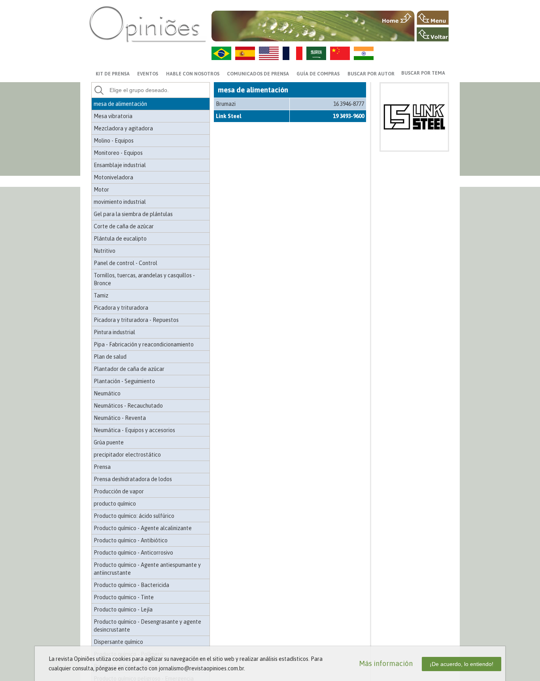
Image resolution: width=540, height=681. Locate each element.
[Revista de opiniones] (147, 24)
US (269, 53)
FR (292, 53)
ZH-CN (340, 53)
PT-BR (221, 53)
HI (364, 53)
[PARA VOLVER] (433, 34)
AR (316, 53)
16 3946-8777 (348, 104)
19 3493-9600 (348, 116)
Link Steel (228, 116)
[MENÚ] (433, 18)
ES (245, 53)
